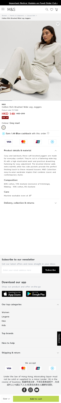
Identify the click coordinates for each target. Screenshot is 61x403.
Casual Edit (31, 16)
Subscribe (50, 270)
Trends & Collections (17, 16)
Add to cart (36, 398)
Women (4, 16)
